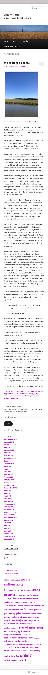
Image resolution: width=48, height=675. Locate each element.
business (18, 595)
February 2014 (9, 477)
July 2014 (7, 466)
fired (31, 609)
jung (22, 620)
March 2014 (8, 474)
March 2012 (8, 534)
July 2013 (7, 491)
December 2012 (10, 509)
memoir (13, 396)
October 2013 (9, 485)
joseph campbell (12, 620)
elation (7, 610)
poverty (30, 638)
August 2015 (9, 450)
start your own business (14, 644)
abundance (9, 580)
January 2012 (9, 539)
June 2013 (7, 493)
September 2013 (10, 488)
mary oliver (26, 624)
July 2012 (7, 523)
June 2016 (8, 447)
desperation (39, 606)
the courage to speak (17, 63)
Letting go (30, 620)
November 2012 (10, 512)
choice (15, 598)
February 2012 (9, 536)
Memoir (13, 391)
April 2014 (8, 472)
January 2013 (9, 507)
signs (26, 641)
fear (26, 609)
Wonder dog (35, 651)
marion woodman (12, 624)
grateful (7, 614)
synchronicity (36, 644)
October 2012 (9, 515)
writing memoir (10, 660)
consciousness (20, 602)
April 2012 (8, 531)
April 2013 (8, 499)
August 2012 (9, 520)
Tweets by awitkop (11, 574)
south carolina (37, 396)
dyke (37, 394)
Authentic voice (37, 391)
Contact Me (16, 41)
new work (27, 631)
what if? (18, 651)
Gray (13, 614)
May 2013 (7, 496)
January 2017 (9, 442)
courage (31, 602)
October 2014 (9, 464)
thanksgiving (9, 647)
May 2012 (7, 528)
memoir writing (10, 631)
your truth (22, 660)
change (7, 598)
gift (35, 610)
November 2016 (10, 445)
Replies (14, 398)
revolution (16, 641)
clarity (22, 599)
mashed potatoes (11, 628)
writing (6, 398)
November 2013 (10, 482)
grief (6, 558)
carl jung (27, 595)
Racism (27, 396)
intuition (16, 617)
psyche (37, 638)
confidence (8, 602)
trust (31, 647)
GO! (39, 609)
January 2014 (9, 480)
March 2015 (8, 455)
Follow (8, 424)
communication (31, 599)
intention (8, 617)
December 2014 (10, 458)
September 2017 (10, 439)
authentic (25, 580)
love (37, 620)
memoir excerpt (36, 628)
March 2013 (8, 501)
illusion (38, 613)
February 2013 (9, 504)
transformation (21, 647)
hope (33, 614)
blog (5, 394)
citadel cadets (23, 394)
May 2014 (7, 469)
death (20, 606)
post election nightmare (15, 638)
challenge (35, 595)
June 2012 (7, 526)
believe (29, 590)
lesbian (6, 396)
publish (7, 641)
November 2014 (10, 461)
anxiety (17, 580)
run (23, 641)
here (31, 122)
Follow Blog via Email (12, 406)
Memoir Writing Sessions (12, 46)
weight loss (9, 650)
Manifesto (26, 41)
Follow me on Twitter (13, 571)
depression (28, 606)
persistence (26, 635)
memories (20, 396)
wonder (26, 651)
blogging (9, 594)
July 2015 (7, 453)
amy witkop (12, 14)
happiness (26, 614)
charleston (12, 394)
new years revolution (12, 635)
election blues (16, 609)
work (6, 656)
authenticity (14, 584)
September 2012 (10, 517)
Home (6, 41)
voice (36, 647)
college (32, 394)
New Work (20, 391)
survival (27, 644)
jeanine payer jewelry (30, 617)
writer (16, 656)
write (11, 656)
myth (20, 631)
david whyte (10, 605)
